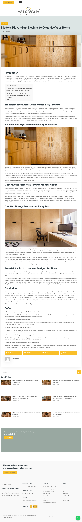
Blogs (5, 23)
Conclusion (9, 97)
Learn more (8, 437)
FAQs (8, 99)
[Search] (79, 372)
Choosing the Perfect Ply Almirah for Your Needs (18, 92)
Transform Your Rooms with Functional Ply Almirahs (19, 88)
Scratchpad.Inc (8, 517)
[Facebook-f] (31, 506)
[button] (13, 353)
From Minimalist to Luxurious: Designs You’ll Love (18, 95)
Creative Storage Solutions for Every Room (17, 94)
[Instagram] (34, 506)
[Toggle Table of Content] (30, 86)
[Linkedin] (36, 506)
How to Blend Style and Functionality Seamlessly (18, 90)
